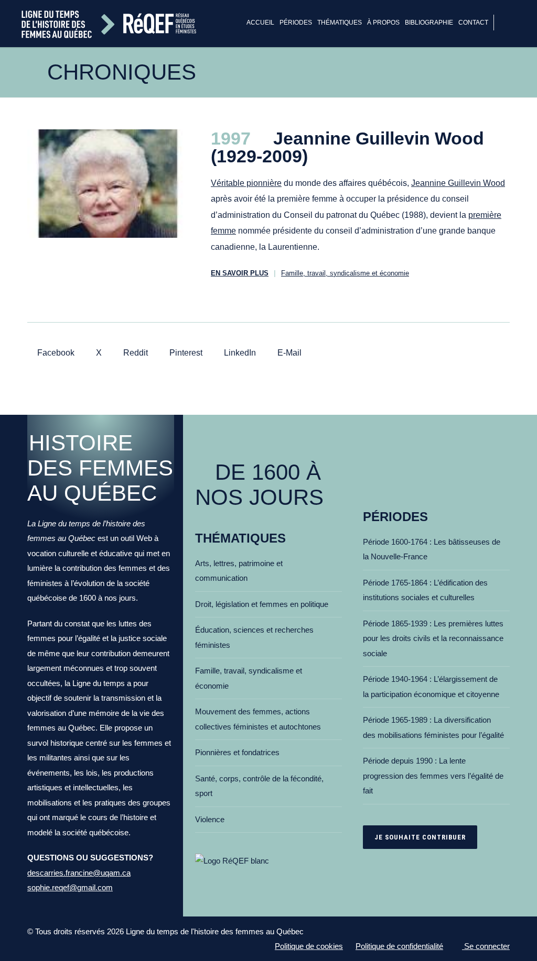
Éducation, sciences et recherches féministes (254, 637)
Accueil (260, 22)
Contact (473, 22)
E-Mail (288, 352)
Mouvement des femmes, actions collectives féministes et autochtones (258, 719)
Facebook (54, 352)
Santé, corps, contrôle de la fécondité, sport (259, 786)
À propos (383, 22)
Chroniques (121, 72)
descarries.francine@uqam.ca (79, 872)
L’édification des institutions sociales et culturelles (425, 590)
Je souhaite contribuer (420, 837)
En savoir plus (239, 273)
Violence (209, 819)
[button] (510, 23)
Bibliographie (429, 22)
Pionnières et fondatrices (237, 752)
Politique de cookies (309, 946)
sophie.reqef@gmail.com (70, 887)
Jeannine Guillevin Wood (458, 183)
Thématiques (339, 22)
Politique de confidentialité (399, 946)
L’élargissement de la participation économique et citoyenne (431, 687)
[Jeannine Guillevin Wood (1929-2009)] (108, 183)
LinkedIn (239, 352)
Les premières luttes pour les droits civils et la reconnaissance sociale (433, 638)
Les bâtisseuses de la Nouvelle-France (431, 549)
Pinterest (184, 352)
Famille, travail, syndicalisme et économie (345, 273)
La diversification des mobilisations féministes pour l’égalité (433, 727)
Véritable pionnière (246, 183)
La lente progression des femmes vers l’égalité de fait (433, 775)
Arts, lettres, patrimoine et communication (239, 571)
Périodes (296, 22)
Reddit (134, 352)
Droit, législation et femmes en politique (261, 604)
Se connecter (486, 946)
